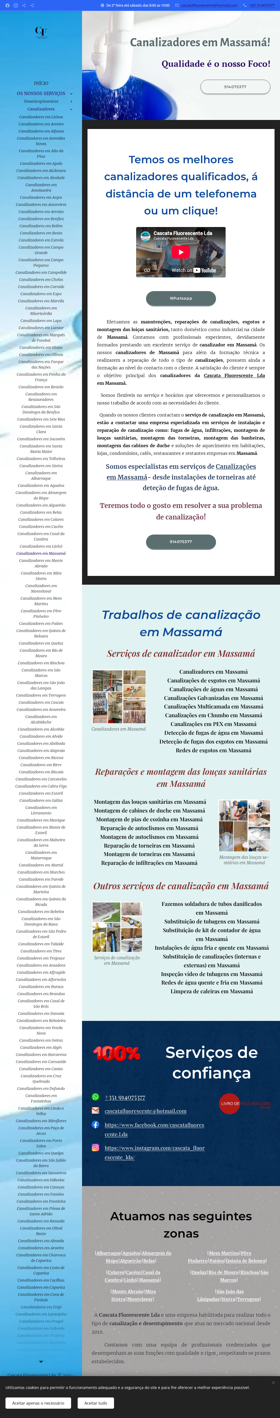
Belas (149, 1261)
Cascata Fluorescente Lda (234, 375)
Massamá (149, 1280)
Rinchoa (249, 1272)
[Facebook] (7, 5)
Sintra (228, 1299)
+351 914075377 (262, 5)
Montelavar (140, 1299)
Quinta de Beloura (245, 1261)
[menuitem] (41, 83)
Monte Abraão (127, 1291)
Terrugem (248, 1299)
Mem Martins (224, 1253)
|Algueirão (129, 1261)
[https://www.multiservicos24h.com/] (32, 5)
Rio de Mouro (223, 1272)
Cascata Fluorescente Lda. (32, 1375)
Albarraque (109, 1253)
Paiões (216, 1261)
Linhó (130, 1280)
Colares (116, 1272)
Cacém (133, 1272)
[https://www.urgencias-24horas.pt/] (24, 5)
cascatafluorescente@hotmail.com (209, 5)
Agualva (131, 1253)
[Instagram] (15, 5)
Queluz (199, 1272)
